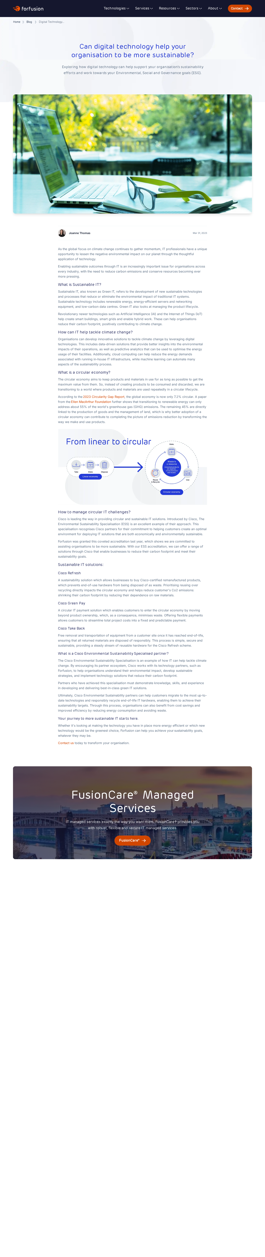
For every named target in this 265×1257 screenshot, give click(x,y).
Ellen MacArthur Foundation (91, 402)
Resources (167, 8)
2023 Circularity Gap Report (103, 397)
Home (16, 22)
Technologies (115, 8)
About (213, 8)
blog (29, 22)
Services (142, 8)
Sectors (192, 8)
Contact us (66, 743)
